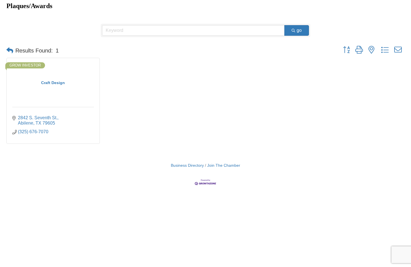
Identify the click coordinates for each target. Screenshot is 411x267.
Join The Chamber (223, 165)
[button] (9, 51)
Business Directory (187, 165)
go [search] (299, 30)
